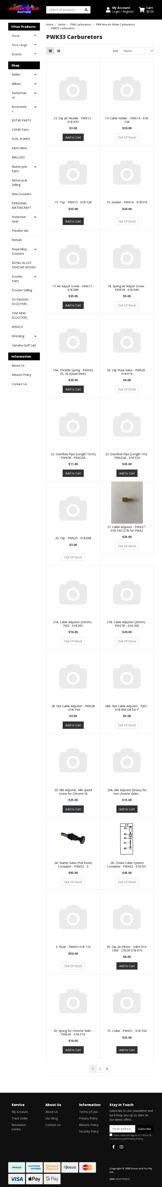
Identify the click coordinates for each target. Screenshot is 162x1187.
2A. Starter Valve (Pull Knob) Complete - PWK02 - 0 (73, 864)
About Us (18, 365)
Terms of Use (88, 1112)
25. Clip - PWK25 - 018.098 (73, 538)
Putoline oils (20, 231)
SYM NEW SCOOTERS (19, 315)
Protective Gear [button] (19, 219)
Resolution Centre (19, 1127)
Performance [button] (19, 95)
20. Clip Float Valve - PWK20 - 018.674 (127, 372)
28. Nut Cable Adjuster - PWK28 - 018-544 (73, 708)
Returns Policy (21, 375)
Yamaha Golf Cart (24, 345)
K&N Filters (19, 148)
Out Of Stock (127, 137)
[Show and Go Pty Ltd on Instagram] (121, 1147)
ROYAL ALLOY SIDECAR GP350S (24, 265)
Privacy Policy (88, 1118)
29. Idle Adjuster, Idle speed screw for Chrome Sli (73, 792)
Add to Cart (73, 137)
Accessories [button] (19, 109)
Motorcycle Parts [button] (19, 169)
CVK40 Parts (20, 130)
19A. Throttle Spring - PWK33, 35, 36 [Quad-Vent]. (73, 372)
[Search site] (86, 9)
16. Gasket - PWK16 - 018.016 (127, 202)
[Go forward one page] (107, 1069)
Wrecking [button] (18, 336)
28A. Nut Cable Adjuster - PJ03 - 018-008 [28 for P (126, 708)
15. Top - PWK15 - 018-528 (73, 202)
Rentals (17, 240)
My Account (20, 1112)
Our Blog (51, 1118)
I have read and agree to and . (130, 1137)
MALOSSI (18, 157)
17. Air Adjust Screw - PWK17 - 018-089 (73, 288)
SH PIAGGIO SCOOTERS (20, 301)
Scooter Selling (22, 290)
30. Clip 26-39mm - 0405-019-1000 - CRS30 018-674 (127, 948)
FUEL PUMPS (21, 139)
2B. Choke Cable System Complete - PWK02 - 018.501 (127, 864)
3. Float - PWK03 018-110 (73, 947)
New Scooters (21, 194)
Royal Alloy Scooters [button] (19, 251)
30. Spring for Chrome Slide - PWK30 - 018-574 (73, 1032)
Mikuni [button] (16, 84)
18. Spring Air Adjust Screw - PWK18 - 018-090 (127, 288)
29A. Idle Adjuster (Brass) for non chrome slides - (127, 792)
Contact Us (19, 384)
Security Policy (89, 1131)
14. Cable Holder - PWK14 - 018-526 (127, 120)
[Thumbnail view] (50, 51)
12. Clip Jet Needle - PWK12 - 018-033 (73, 120)
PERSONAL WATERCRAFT (21, 205)
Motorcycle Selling (19, 182)
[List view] (58, 51)
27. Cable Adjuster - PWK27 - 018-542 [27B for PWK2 (127, 528)
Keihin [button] (16, 74)
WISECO (17, 327)
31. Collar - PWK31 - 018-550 (127, 1031)
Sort (115, 51)
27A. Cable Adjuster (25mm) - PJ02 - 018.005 (73, 624)
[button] (120, 9)
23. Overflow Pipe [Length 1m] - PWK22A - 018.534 (127, 456)
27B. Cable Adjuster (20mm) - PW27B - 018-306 (127, 624)
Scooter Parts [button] (17, 278)
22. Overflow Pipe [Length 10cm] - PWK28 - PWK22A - (73, 456)
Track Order (20, 1118)
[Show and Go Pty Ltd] (24, 9)
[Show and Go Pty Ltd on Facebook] (113, 1147)
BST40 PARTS (21, 120)
